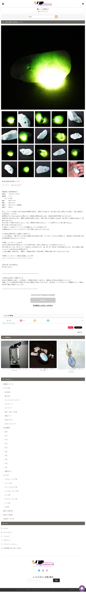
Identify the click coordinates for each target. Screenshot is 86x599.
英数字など (8, 471)
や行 (6, 459)
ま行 (6, 455)
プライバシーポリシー (11, 544)
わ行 (6, 467)
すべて (9, 320)
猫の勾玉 (7, 396)
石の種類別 (6, 428)
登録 (56, 580)
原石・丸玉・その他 (11, 412)
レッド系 (7, 503)
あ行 (6, 432)
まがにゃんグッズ (10, 424)
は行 (6, 451)
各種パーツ (8, 416)
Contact (6, 536)
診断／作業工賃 (8, 511)
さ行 (6, 439)
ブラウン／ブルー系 (11, 499)
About (6, 528)
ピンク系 (7, 495)
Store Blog (7, 532)
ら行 (6, 463)
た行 (6, 443)
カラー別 (6, 475)
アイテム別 (6, 388)
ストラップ (8, 408)
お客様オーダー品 (8, 519)
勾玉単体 (7, 392)
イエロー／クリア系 (11, 479)
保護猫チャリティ (8, 384)
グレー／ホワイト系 (11, 487)
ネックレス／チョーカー (12, 400)
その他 (7, 507)
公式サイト (7, 540)
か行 (6, 435)
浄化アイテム (9, 420)
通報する (80, 332)
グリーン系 (8, 483)
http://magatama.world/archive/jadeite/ (17, 258)
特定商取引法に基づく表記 (12, 548)
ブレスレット (9, 404)
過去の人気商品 (8, 515)
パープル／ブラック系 (11, 491)
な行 (6, 447)
